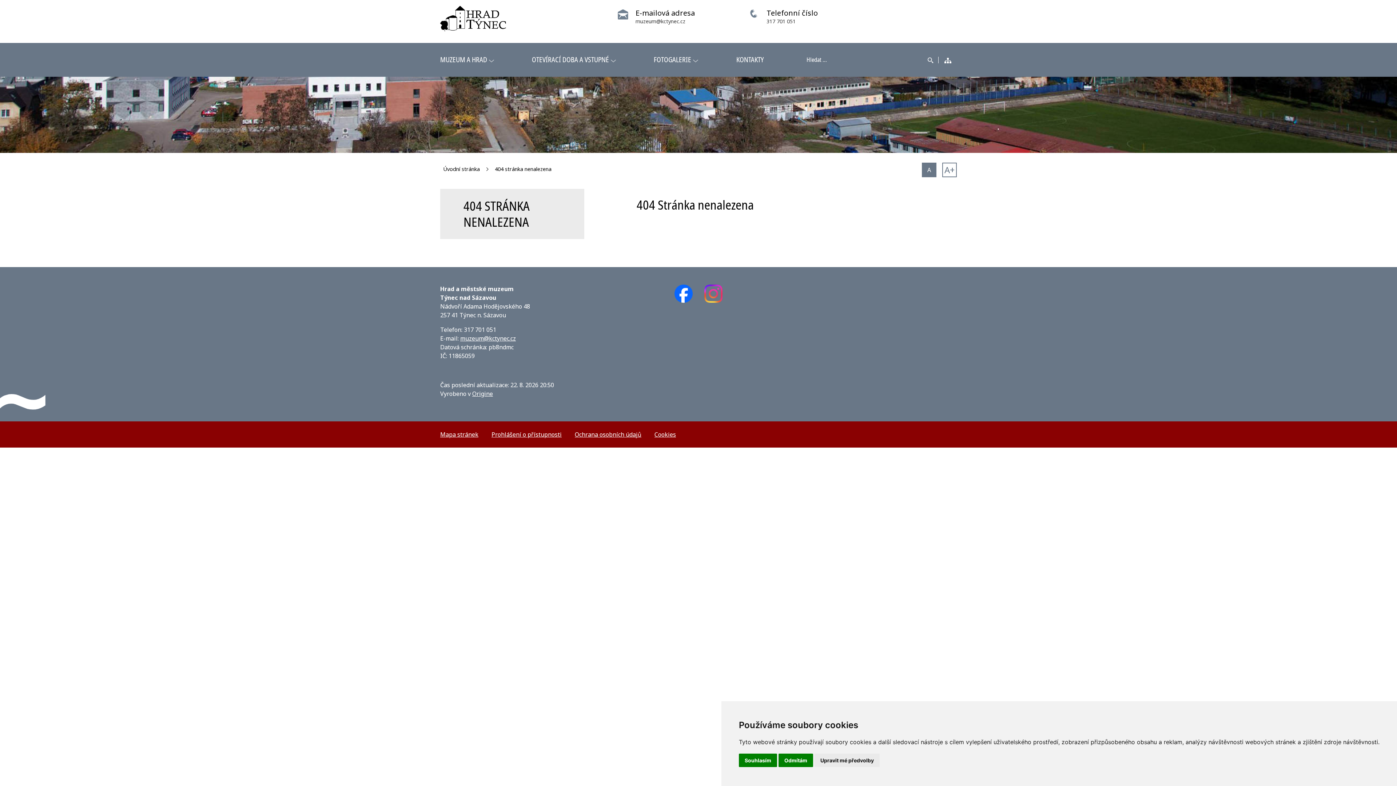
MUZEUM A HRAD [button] (463, 59)
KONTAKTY (750, 59)
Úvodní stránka (461, 169)
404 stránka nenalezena (523, 169)
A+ (949, 170)
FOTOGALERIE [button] (672, 59)
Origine (482, 394)
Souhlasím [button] (758, 760)
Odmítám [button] (795, 760)
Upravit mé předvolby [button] (847, 760)
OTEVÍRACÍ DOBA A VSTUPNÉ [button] (570, 59)
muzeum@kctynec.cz (488, 338)
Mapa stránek (459, 434)
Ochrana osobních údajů (608, 434)
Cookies (665, 434)
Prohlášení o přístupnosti (526, 434)
